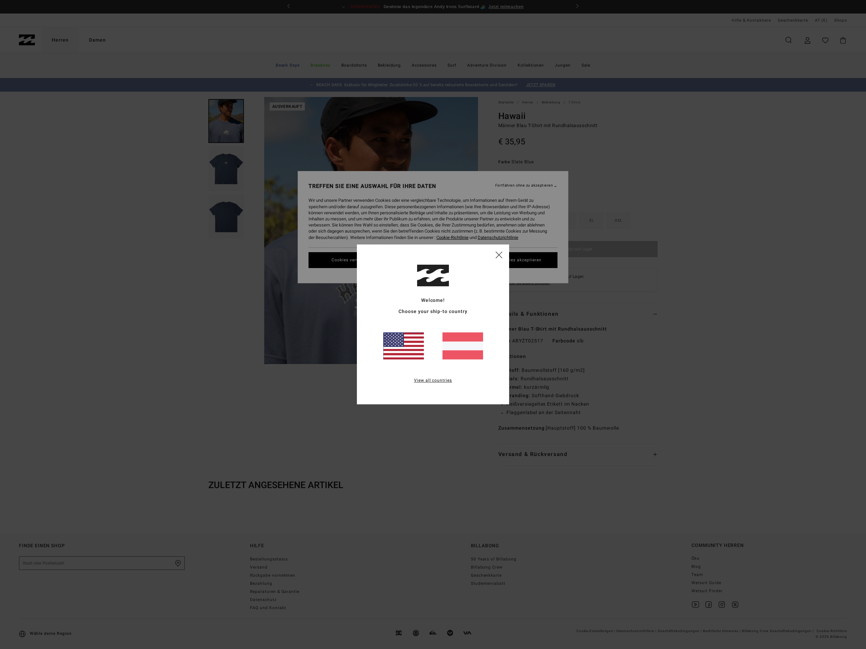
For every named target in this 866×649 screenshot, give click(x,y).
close (499, 254)
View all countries (433, 381)
